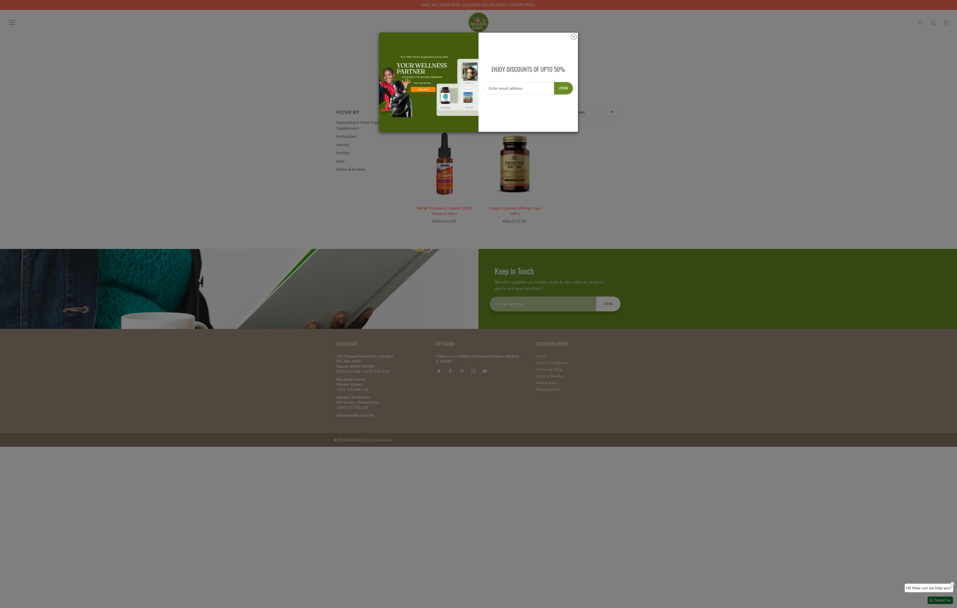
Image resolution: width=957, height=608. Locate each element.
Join (563, 88)
